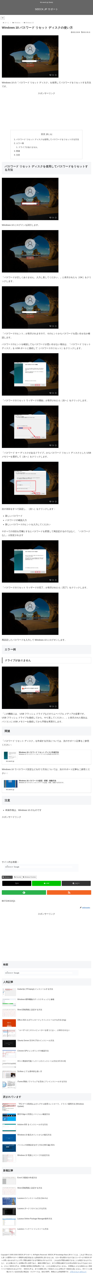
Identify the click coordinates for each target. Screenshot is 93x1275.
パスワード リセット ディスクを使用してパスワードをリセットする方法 (47, 139)
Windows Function (30, 877)
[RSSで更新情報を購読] (69, 892)
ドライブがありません (28, 147)
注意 (18, 155)
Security (18, 877)
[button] (76, 883)
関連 (18, 151)
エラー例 (20, 143)
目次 (43, 134)
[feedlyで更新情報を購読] (24, 892)
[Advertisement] (46, 111)
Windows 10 (8, 877)
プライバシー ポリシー (78, 1272)
